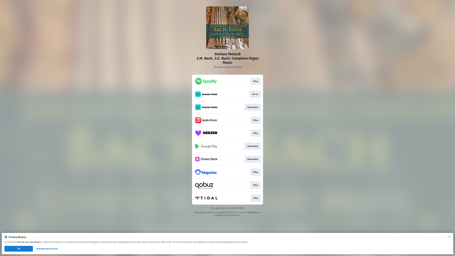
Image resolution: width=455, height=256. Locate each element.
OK (18, 248)
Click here (252, 212)
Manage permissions (47, 248)
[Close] (449, 236)
